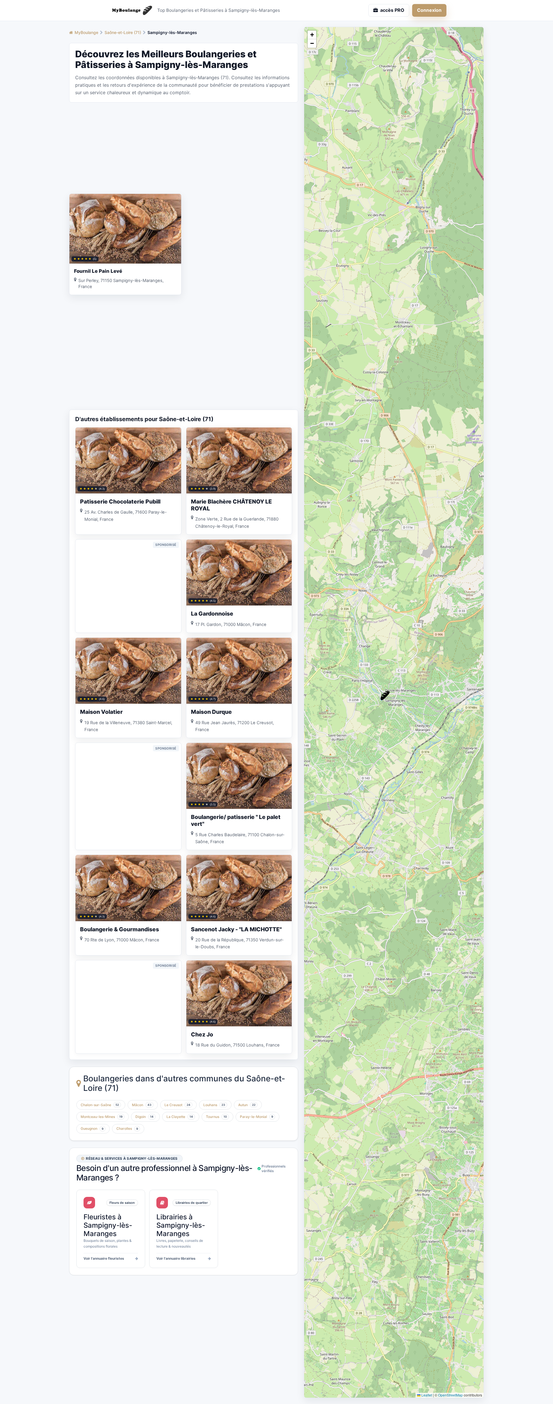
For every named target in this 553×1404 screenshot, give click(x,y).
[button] (385, 695)
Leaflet (426, 1394)
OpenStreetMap (450, 1394)
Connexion (429, 10)
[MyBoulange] (130, 10)
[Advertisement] (183, 147)
